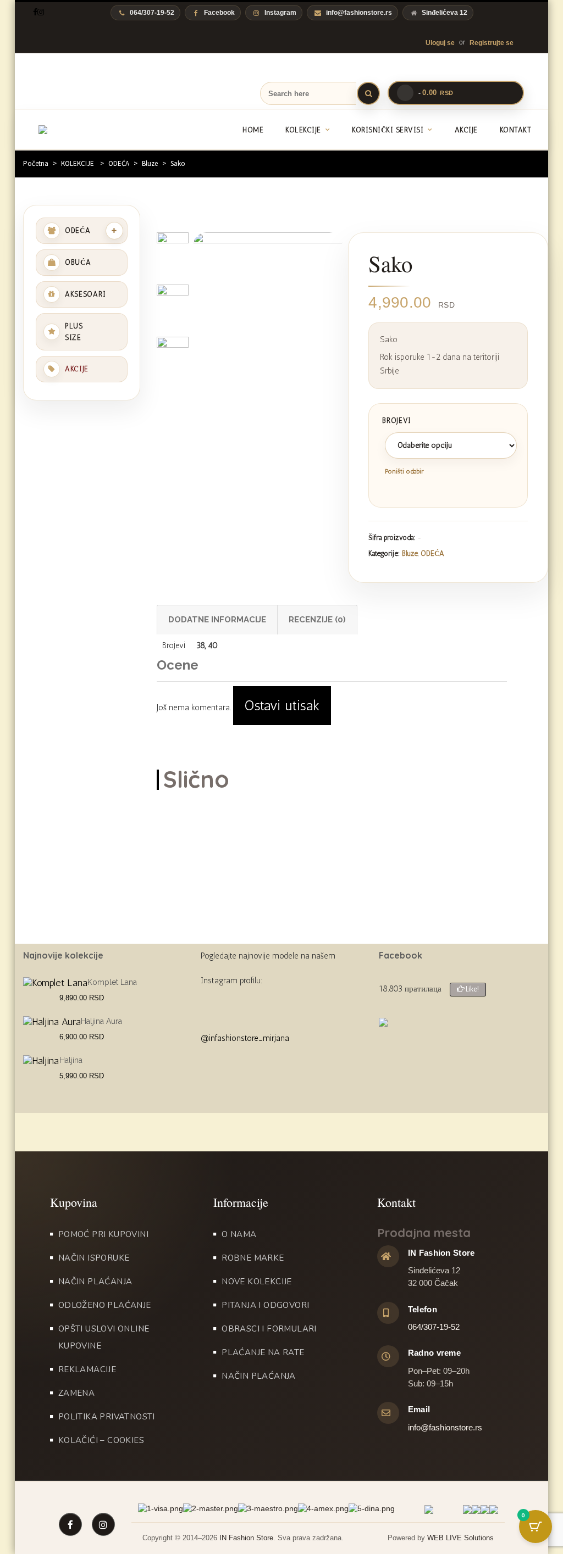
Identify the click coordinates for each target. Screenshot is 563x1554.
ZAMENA (76, 1393)
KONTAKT (516, 130)
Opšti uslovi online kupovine (104, 1337)
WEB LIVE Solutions (460, 1538)
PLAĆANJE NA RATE (263, 1352)
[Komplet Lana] (55, 983)
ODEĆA (118, 163)
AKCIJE (466, 130)
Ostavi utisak (282, 705)
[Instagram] (40, 12)
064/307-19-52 (434, 1327)
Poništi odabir (404, 471)
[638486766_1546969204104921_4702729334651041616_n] (173, 357)
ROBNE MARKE (253, 1257)
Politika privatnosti (106, 1416)
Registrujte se (492, 43)
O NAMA (239, 1234)
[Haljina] (41, 1061)
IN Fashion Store (246, 1538)
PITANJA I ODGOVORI (265, 1305)
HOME (252, 130)
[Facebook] (35, 12)
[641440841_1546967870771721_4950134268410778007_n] (268, 332)
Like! (472, 989)
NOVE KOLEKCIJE (257, 1281)
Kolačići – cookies (101, 1440)
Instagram (280, 12)
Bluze (150, 163)
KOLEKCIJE (303, 130)
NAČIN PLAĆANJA (95, 1281)
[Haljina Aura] (52, 1022)
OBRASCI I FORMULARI (269, 1328)
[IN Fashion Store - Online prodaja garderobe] (90, 129)
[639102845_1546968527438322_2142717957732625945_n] (173, 305)
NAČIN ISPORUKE (94, 1257)
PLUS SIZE (74, 332)
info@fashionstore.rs (359, 12)
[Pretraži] (368, 93)
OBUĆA (78, 262)
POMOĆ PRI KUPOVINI (103, 1234)
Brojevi (396, 420)
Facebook (219, 12)
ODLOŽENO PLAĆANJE (104, 1305)
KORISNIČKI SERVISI (387, 130)
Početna (35, 163)
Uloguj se (440, 43)
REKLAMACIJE (87, 1369)
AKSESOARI (85, 294)
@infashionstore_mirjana (245, 1038)
